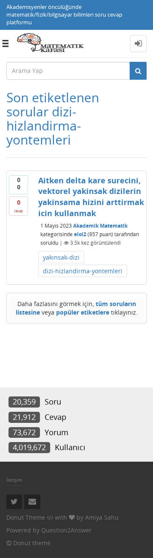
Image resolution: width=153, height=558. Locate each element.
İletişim (14, 480)
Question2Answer (66, 530)
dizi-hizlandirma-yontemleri (82, 271)
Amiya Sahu (102, 517)
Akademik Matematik (100, 225)
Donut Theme (25, 517)
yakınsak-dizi (61, 257)
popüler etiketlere (82, 312)
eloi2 (80, 234)
